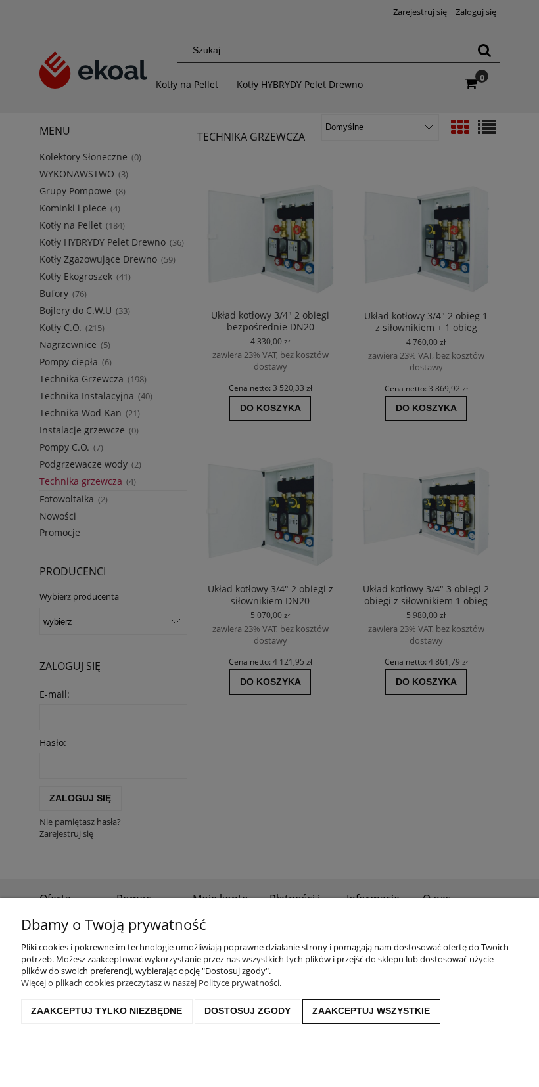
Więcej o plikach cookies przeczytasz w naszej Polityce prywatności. (151, 982)
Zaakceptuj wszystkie (371, 1011)
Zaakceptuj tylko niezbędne (106, 1011)
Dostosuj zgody (247, 1011)
